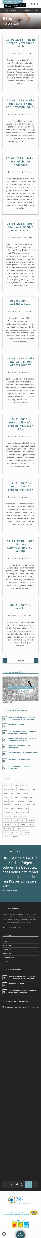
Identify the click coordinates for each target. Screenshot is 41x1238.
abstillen (7, 785)
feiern (12, 801)
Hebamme (17, 805)
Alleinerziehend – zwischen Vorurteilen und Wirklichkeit (22, 732)
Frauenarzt (21, 801)
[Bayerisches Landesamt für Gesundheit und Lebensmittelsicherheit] (21, 1212)
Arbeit (6, 793)
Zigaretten (25, 832)
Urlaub (17, 828)
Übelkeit (16, 836)
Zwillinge (7, 836)
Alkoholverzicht (9, 789)
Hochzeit (27, 805)
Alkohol (16, 785)
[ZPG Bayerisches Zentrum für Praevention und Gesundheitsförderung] (20, 1200)
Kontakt (6, 961)
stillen (14, 825)
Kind (34, 805)
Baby (12, 793)
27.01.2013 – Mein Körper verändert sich (20, 43)
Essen (17, 797)
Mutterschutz (8, 813)
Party (18, 813)
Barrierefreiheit (8, 958)
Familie (24, 797)
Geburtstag (8, 805)
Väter (25, 828)
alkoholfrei (26, 785)
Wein (17, 832)
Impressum (7, 949)
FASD (5, 801)
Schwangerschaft (20, 817)
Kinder (6, 809)
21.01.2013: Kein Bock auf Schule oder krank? (20, 227)
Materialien (7, 945)
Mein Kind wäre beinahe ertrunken (23, 752)
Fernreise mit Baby (16, 724)
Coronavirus (8, 797)
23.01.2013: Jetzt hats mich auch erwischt (20, 162)
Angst (34, 789)
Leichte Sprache (10, 11)
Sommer (6, 825)
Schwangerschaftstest (11, 821)
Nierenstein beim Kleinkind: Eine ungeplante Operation (22, 739)
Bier (18, 793)
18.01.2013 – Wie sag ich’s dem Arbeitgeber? (20, 362)
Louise (26, 53)
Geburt (30, 801)
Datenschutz (7, 953)
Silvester (31, 821)
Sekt (23, 821)
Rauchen (26, 813)
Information (7, 941)
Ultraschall (8, 828)
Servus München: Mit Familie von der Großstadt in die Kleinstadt (22, 718)
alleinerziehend (23, 789)
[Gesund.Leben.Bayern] (20, 1224)
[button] (4, 1234)
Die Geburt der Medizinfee (19, 759)
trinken (31, 825)
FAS (31, 797)
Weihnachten (8, 832)
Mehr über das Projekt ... (12, 927)
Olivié (26, 172)
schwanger (7, 817)
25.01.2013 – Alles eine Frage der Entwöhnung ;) (20, 104)
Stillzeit (23, 825)
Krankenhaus (22, 809)
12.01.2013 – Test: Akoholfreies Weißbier (20, 487)
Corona (25, 793)
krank (13, 809)
